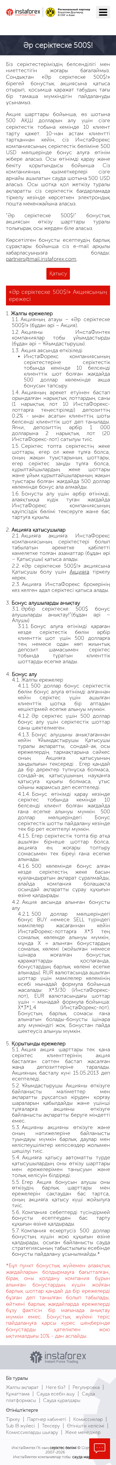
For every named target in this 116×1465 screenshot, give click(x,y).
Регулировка (86, 1387)
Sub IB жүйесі (20, 1426)
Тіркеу (13, 1419)
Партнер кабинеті (46, 1419)
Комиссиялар (88, 1419)
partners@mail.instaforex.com (41, 259)
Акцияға (79, 572)
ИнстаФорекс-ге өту (43, 25)
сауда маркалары (87, 1457)
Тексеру (51, 1426)
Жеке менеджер (83, 1432)
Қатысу (58, 273)
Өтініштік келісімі (85, 1426)
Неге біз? (55, 1387)
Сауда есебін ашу (56, 1394)
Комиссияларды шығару (32, 1432)
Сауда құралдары (61, 1400)
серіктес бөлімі (63, 1447)
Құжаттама (17, 1394)
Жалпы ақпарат (22, 1387)
